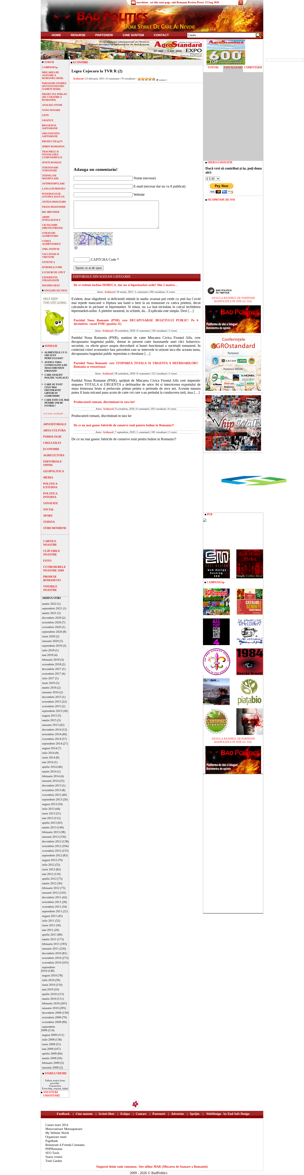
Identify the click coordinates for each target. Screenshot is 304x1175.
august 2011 (49, 916)
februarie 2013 (51, 832)
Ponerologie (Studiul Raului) (53, 195)
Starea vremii (53, 1157)
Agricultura (53, 455)
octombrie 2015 (51, 706)
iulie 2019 (48, 650)
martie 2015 (49, 720)
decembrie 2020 (51, 617)
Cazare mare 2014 (56, 1125)
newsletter (142, 2)
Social (48, 509)
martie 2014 (49, 771)
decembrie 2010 (51, 953)
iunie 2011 (48, 925)
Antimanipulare (53, 183)
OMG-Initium (50, 249)
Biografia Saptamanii (49, 127)
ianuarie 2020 (50, 641)
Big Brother (50, 212)
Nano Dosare (51, 110)
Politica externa (50, 485)
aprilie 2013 (49, 822)
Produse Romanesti (52, 578)
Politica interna (50, 495)
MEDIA (48, 477)
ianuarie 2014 (50, 780)
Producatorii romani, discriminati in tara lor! (104, 402)
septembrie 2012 (52, 855)
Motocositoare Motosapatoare (63, 1129)
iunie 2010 (48, 984)
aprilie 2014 (49, 766)
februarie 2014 (51, 776)
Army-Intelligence (51, 218)
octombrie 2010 (51, 962)
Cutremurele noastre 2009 (54, 568)
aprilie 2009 (49, 1053)
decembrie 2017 (51, 669)
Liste (45, 115)
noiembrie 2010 (51, 958)
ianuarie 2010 (50, 1008)
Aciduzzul (78, 78)
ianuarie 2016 (50, 692)
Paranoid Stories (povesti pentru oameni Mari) (54, 86)
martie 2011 (49, 939)
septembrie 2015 (52, 711)
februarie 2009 (51, 1062)
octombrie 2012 (51, 850)
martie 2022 (49, 603)
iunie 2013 (48, 813)
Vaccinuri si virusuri (50, 255)
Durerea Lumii (52, 267)
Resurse (78, 35)
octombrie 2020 (51, 627)
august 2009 (49, 1035)
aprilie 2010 (49, 994)
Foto (47, 560)
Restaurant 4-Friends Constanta (65, 1145)
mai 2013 (47, 818)
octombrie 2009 (51, 1022)
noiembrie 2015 (51, 701)
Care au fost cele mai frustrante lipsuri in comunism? (54, 390)
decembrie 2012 (51, 841)
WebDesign (213, 1114)
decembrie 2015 (51, 697)
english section (56, 290)
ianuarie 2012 (50, 892)
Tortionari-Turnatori (50, 169)
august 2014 (49, 748)
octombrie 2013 (51, 794)
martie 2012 (49, 883)
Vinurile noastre (50, 588)
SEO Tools (52, 1153)
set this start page (160, 2)
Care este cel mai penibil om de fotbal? (57, 403)
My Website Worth (57, 1133)
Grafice (47, 120)
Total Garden (53, 1161)
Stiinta (49, 521)
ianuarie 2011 (50, 948)
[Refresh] (76, 249)
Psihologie (52, 436)
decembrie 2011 (51, 897)
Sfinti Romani (51, 162)
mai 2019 (47, 655)
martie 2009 (49, 1058)
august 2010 (49, 975)
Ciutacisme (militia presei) (52, 226)
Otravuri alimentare (50, 234)
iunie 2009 (48, 1044)
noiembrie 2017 (51, 673)
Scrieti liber (106, 1114)
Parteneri (158, 1114)
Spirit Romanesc (53, 146)
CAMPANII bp (50, 67)
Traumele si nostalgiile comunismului (52, 154)
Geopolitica (53, 471)
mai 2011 (47, 930)
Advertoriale (55, 424)
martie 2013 (49, 827)
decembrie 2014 (51, 729)
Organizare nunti (56, 1137)
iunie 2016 (48, 683)
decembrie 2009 (51, 1012)
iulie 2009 (48, 1039)
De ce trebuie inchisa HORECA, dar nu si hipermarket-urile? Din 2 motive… (126, 285)
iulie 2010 (48, 980)
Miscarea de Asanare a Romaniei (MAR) (52, 75)
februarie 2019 (51, 659)
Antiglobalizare (54, 201)
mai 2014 (47, 762)
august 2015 (49, 715)
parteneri (104, 35)
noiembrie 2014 (51, 734)
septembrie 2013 (52, 799)
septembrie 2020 (52, 631)
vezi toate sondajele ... (54, 413)
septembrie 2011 (52, 911)
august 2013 (49, 804)
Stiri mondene (55, 528)
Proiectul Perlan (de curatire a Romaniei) (54, 97)
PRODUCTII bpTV (52, 141)
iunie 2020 (48, 636)
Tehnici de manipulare (50, 177)
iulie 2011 (48, 920)
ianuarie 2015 (50, 725)
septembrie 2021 (52, 608)
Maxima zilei (51, 285)
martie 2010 (49, 998)
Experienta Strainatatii (50, 279)
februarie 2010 (51, 1003)
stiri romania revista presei (188, 2)
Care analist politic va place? (57, 376)
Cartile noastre (50, 542)
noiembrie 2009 (51, 1017)
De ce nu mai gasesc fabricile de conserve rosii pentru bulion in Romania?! (124, 425)
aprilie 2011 (49, 934)
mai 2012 (47, 874)
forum (49, 62)
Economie (51, 449)
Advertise (177, 1114)
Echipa (125, 1114)
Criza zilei (52, 442)
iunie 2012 (48, 869)
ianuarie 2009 (50, 1067)
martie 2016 (49, 687)
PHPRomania (53, 1149)
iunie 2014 (48, 757)
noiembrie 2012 (51, 846)
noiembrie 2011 (51, 902)
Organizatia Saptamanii (50, 135)
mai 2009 (47, 1049)
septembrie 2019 (52, 645)
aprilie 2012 (49, 878)
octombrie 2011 (51, 906)
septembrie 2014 (52, 743)
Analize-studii (52, 105)
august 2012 (49, 860)
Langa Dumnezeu (53, 188)
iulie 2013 (48, 808)
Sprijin (194, 1114)
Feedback (63, 1114)
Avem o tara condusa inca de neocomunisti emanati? (56, 366)
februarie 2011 (51, 944)
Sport (48, 515)
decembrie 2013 (51, 785)
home (56, 35)
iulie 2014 (48, 752)
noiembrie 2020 (51, 622)
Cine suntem (133, 35)
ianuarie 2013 (50, 836)
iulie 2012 (48, 864)
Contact (161, 35)
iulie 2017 (48, 678)
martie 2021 (49, 613)
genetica (48, 262)
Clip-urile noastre (51, 552)
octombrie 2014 (51, 739)
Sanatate (50, 503)
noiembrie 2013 (51, 790)
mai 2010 (47, 989)
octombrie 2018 (51, 664)
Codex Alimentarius (51, 242)
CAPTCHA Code (103, 259)
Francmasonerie (54, 206)
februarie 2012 (51, 888)
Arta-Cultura (54, 430)
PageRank (51, 1141)
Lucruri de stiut (53, 272)
